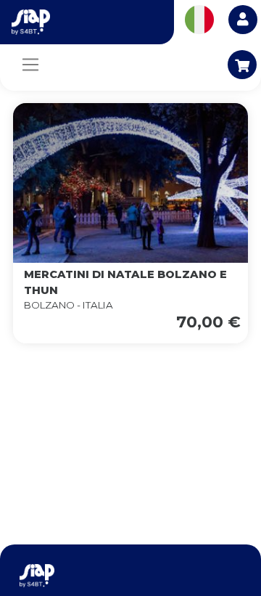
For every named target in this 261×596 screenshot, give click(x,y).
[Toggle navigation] (30, 64)
